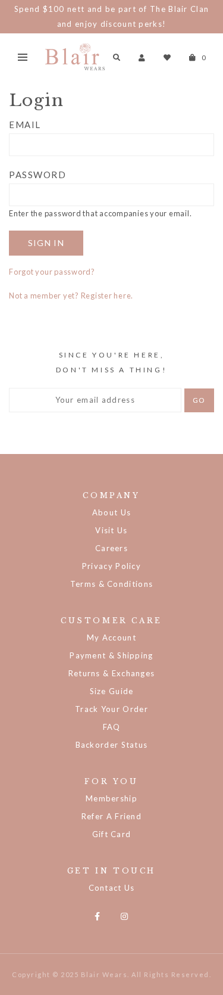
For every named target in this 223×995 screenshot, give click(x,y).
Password (37, 174)
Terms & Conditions (111, 584)
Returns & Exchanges (111, 673)
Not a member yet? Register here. (71, 295)
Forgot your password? (52, 271)
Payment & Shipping (111, 655)
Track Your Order (111, 709)
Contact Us (112, 888)
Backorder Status (112, 745)
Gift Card (111, 834)
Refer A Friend (111, 816)
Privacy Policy (111, 566)
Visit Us (111, 530)
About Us (111, 512)
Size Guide (112, 691)
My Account (111, 637)
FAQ (112, 727)
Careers (111, 548)
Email (25, 124)
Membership (111, 798)
